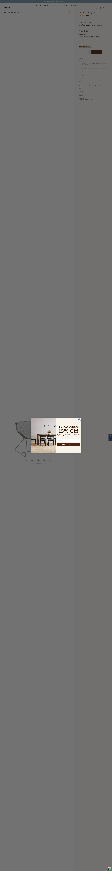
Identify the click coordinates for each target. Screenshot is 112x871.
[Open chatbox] (109, 868)
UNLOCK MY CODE (68, 444)
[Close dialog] (79, 420)
